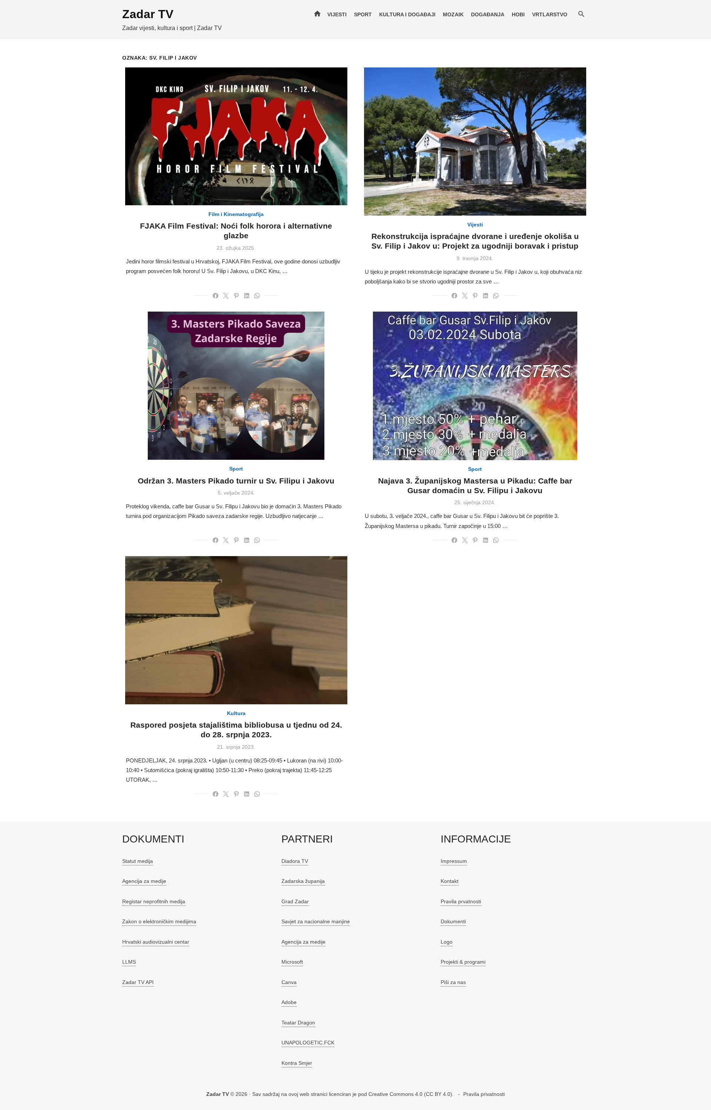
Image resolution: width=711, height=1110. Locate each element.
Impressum (454, 861)
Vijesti (337, 14)
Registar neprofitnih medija (153, 901)
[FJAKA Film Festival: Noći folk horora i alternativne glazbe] (236, 136)
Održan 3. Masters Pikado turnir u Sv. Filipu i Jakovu (236, 480)
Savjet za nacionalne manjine (315, 921)
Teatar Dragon (298, 1023)
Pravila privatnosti (484, 1094)
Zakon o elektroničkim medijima (159, 921)
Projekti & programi (463, 962)
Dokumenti (453, 921)
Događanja (487, 14)
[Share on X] (226, 295)
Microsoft (292, 962)
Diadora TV (294, 861)
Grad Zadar (295, 901)
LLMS (129, 962)
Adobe (289, 1002)
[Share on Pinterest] (236, 295)
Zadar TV (147, 14)
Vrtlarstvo (549, 14)
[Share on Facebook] (215, 295)
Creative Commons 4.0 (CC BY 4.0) (410, 1094)
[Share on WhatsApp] (257, 295)
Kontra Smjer (296, 1063)
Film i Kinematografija (236, 214)
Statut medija (137, 861)
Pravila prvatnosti (461, 901)
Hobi (518, 14)
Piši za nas (453, 982)
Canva (289, 982)
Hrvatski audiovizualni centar (155, 942)
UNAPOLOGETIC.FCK (307, 1043)
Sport (363, 14)
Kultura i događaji (407, 14)
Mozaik (453, 14)
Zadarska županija (303, 881)
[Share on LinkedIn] (246, 295)
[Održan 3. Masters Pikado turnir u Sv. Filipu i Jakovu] (236, 386)
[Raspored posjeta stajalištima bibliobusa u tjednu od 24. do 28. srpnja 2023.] (236, 630)
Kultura (236, 713)
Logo (447, 942)
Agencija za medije (144, 881)
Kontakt (449, 881)
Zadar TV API (138, 982)
